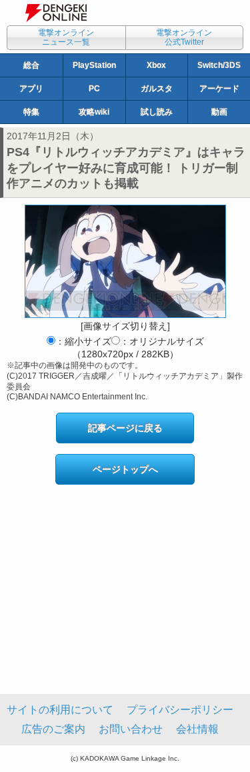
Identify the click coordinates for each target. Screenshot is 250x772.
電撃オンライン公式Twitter (184, 37)
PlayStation (94, 65)
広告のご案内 (53, 729)
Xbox (156, 65)
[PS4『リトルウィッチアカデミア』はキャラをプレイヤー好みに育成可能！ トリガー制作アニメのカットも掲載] (125, 261)
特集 (31, 112)
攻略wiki (94, 112)
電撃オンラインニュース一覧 (66, 37)
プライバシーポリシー (180, 709)
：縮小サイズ (83, 341)
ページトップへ (125, 469)
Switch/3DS (219, 65)
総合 (31, 65)
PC (94, 88)
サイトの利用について (60, 709)
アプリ (31, 88)
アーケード (219, 88)
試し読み (157, 112)
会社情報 (197, 729)
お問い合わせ (131, 729)
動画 (219, 112)
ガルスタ (157, 88)
